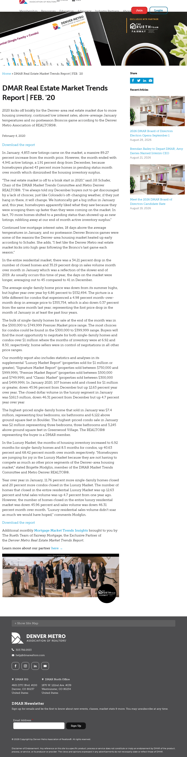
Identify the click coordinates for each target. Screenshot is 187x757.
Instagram (25, 666)
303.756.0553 (24, 649)
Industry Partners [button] (107, 11)
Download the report (18, 145)
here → (57, 548)
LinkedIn (35, 666)
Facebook (15, 666)
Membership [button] (28, 11)
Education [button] (66, 11)
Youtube (45, 666)
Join (139, 10)
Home (6, 73)
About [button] (127, 11)
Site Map (32, 623)
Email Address (22, 720)
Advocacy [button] (84, 11)
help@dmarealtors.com (30, 655)
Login (158, 10)
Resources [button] (48, 11)
